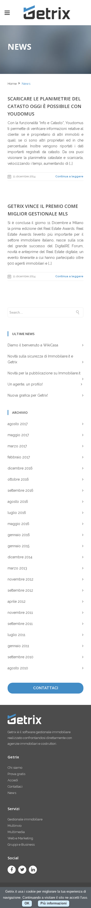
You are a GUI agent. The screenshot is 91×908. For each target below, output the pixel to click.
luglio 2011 (16, 635)
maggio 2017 (18, 435)
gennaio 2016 (19, 535)
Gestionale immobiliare (25, 819)
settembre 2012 (20, 590)
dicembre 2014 (20, 557)
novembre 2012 (20, 579)
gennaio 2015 (18, 546)
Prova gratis (16, 774)
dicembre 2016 (20, 468)
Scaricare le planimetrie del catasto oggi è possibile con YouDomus (44, 106)
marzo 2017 (17, 446)
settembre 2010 (20, 657)
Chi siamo (15, 767)
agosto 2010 (18, 668)
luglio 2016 (17, 513)
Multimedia (16, 832)
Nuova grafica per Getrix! (28, 395)
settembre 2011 (20, 624)
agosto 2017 (18, 424)
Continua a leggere (69, 176)
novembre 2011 (20, 613)
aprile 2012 (17, 601)
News (26, 84)
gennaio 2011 (18, 646)
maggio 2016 (18, 524)
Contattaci (15, 786)
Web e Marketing (20, 838)
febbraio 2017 (19, 457)
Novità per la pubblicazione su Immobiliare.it (44, 373)
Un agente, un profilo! (25, 384)
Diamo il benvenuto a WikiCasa (33, 345)
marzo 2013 (17, 568)
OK (27, 903)
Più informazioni (53, 903)
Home (12, 84)
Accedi (13, 780)
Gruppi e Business (21, 844)
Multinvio (14, 826)
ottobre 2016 (18, 479)
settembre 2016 (20, 490)
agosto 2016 (18, 502)
